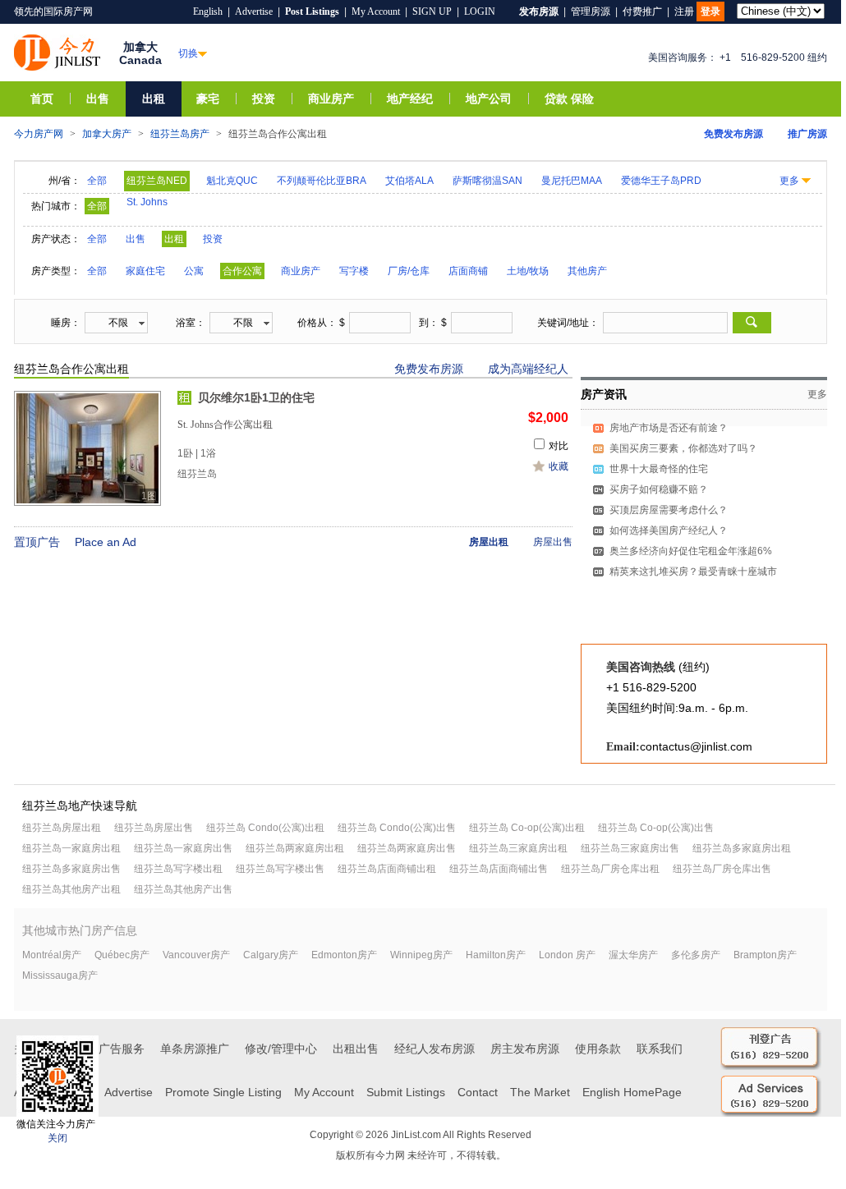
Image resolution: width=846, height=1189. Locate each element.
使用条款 (598, 1048)
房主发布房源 (524, 1048)
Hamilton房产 (496, 955)
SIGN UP (432, 11)
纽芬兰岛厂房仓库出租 (610, 869)
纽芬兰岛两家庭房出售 (406, 848)
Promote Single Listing (223, 1092)
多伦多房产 (695, 955)
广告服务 (122, 1048)
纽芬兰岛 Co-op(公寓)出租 (527, 827)
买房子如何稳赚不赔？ (658, 489)
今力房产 (57, 52)
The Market (540, 1092)
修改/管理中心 (281, 1048)
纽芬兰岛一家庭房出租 (71, 848)
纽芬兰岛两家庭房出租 (295, 848)
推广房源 (807, 134)
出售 (97, 99)
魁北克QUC (232, 180)
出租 (153, 99)
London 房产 (567, 955)
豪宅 (207, 99)
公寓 (194, 271)
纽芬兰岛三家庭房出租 (518, 848)
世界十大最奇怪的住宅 (658, 469)
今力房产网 (38, 134)
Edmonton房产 (344, 955)
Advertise (254, 11)
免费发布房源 (733, 134)
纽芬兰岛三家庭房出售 (630, 848)
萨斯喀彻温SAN (487, 180)
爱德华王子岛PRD (661, 180)
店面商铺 (468, 271)
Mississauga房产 (60, 975)
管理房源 (590, 11)
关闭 (57, 1138)
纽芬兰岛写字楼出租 (178, 869)
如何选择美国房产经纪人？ (668, 530)
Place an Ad (105, 542)
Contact (477, 1092)
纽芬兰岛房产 (179, 134)
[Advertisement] (704, 684)
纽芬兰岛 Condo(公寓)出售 (397, 827)
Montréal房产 (51, 955)
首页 (41, 99)
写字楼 (354, 271)
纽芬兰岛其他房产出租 (71, 889)
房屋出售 (552, 542)
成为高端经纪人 (528, 368)
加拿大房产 (106, 134)
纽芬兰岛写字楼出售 (280, 869)
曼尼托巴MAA (571, 180)
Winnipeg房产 (421, 955)
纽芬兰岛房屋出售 (153, 827)
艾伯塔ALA (409, 180)
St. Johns (147, 202)
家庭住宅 (145, 271)
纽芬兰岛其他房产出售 (183, 889)
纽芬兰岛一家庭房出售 (183, 848)
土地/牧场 (528, 271)
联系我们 (660, 1048)
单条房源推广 (194, 1048)
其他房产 (587, 271)
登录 (710, 11)
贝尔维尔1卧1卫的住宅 (256, 397)
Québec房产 (121, 955)
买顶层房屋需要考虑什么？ (668, 510)
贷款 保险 (569, 99)
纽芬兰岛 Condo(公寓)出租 (265, 827)
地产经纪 (410, 99)
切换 (188, 53)
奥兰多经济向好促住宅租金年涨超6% (690, 551)
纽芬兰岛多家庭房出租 (741, 848)
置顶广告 (37, 542)
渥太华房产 (633, 955)
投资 (263, 99)
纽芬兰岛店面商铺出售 (498, 869)
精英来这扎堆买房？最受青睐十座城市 (693, 571)
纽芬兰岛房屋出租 (61, 827)
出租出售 (356, 1048)
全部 (97, 180)
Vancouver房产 (196, 955)
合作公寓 (242, 271)
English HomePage (632, 1092)
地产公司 (489, 99)
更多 (789, 180)
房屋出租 (488, 542)
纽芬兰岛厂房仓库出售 (722, 869)
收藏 (558, 466)
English (208, 11)
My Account (376, 11)
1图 (149, 496)
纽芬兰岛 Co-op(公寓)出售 (656, 827)
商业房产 (331, 99)
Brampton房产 (765, 955)
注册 (684, 11)
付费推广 (642, 11)
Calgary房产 (270, 955)
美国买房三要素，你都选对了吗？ (683, 448)
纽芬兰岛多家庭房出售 (71, 869)
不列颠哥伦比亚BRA (321, 180)
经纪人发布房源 (434, 1048)
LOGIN (479, 11)
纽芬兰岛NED (156, 180)
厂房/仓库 (409, 271)
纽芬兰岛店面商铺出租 (387, 869)
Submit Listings (405, 1092)
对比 (558, 446)
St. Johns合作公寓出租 (225, 424)
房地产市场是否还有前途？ (668, 428)
